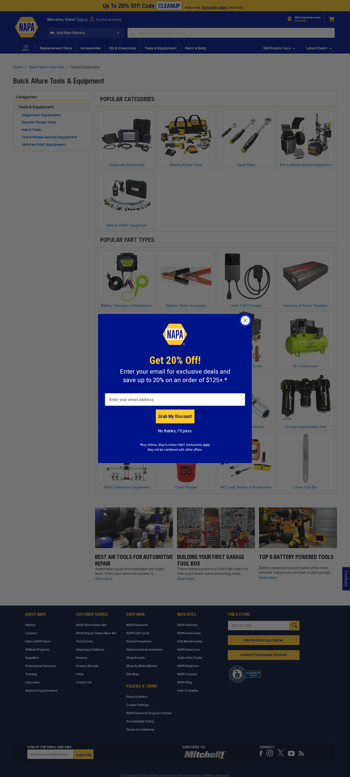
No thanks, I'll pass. (175, 430)
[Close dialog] (245, 320)
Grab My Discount (175, 416)
